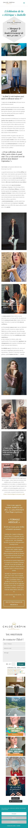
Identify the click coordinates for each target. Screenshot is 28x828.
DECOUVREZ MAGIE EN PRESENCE (14, 603)
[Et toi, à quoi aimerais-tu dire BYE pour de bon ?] (15, 706)
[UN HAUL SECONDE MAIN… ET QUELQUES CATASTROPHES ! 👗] (15, 746)
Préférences (14, 822)
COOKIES (18, 825)
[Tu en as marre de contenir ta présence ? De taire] (15, 786)
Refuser (14, 818)
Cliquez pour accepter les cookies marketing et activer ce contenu (14, 470)
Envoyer (21, 664)
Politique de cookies (11, 825)
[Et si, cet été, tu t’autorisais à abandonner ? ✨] (15, 766)
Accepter (14, 813)
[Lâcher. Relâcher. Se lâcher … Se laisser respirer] (15, 686)
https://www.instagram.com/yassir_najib (14, 494)
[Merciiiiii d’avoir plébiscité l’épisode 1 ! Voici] (15, 726)
